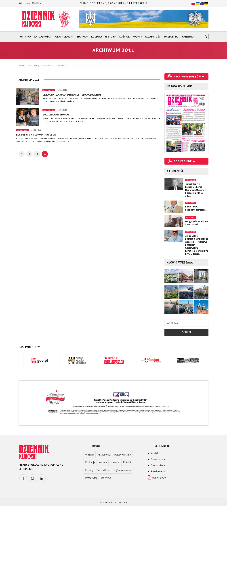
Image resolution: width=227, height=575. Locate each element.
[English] (202, 3)
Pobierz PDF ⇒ (184, 161)
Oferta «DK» (158, 465)
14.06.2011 (62, 90)
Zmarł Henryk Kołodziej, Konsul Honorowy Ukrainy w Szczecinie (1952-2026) (195, 189)
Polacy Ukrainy (64, 36)
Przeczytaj (171, 36)
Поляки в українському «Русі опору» (37, 134)
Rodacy (137, 36)
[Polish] (193, 3)
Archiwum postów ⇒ (189, 76)
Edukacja (82, 36)
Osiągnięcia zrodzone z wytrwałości (196, 223)
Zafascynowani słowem (55, 114)
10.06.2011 (36, 130)
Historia (110, 36)
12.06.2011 (62, 110)
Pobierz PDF (159, 477)
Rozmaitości (153, 36)
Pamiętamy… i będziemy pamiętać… (196, 208)
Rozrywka (187, 36)
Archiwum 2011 (49, 90)
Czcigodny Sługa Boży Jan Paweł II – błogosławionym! (71, 94)
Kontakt (155, 453)
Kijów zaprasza (122, 470)
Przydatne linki (159, 471)
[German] (206, 3)
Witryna (25, 36)
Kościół (124, 36)
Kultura (96, 36)
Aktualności (42, 36)
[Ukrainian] (197, 3)
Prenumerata (158, 459)
